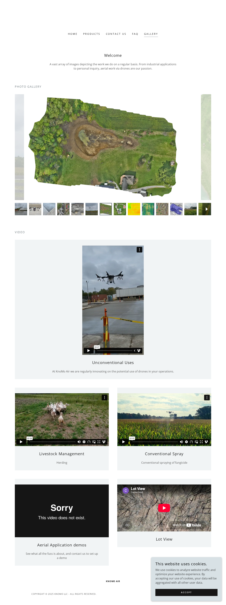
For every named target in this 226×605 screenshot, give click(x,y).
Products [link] (91, 33)
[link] (113, 18)
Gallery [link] (151, 33)
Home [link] (73, 33)
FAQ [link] (135, 33)
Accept (186, 592)
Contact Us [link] (116, 33)
